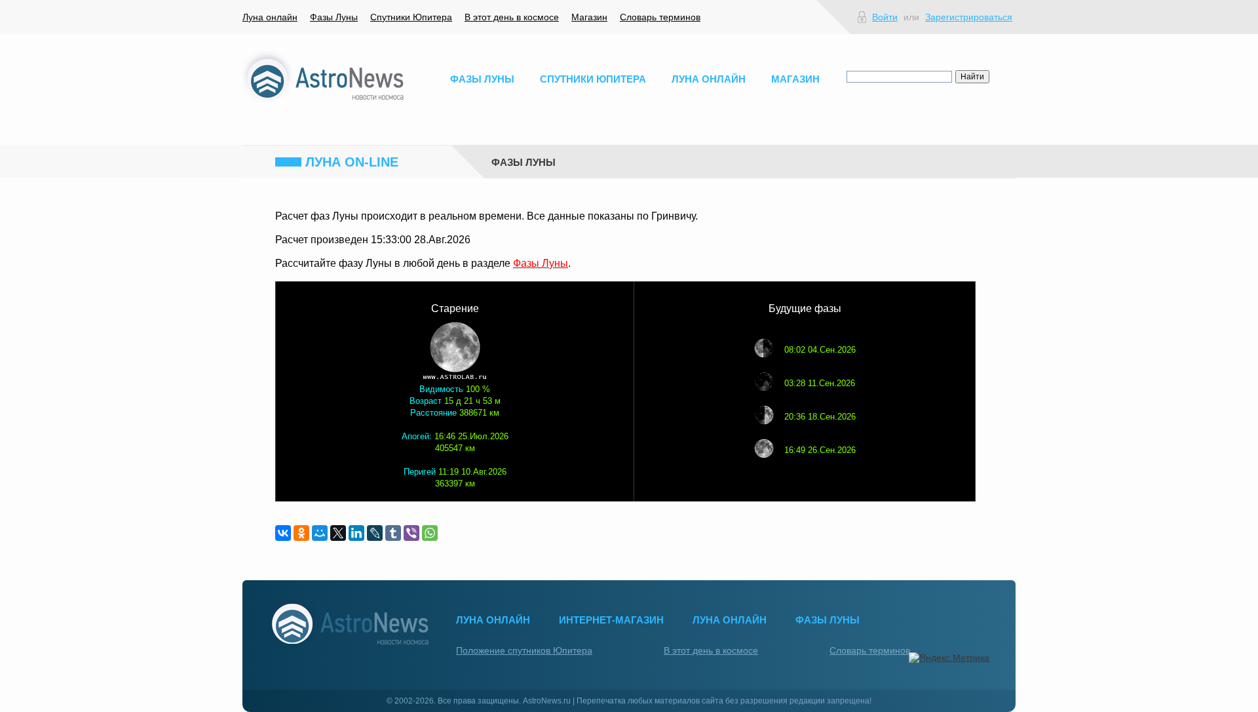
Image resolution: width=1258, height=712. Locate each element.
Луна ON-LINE (351, 162)
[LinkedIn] (356, 533)
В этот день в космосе (512, 17)
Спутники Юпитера (411, 17)
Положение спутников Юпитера (524, 650)
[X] (338, 533)
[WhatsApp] (430, 533)
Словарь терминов (660, 17)
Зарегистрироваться (968, 17)
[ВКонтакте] (283, 533)
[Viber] (411, 533)
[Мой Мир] (320, 533)
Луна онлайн (269, 17)
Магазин (589, 17)
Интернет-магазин (611, 619)
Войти (885, 17)
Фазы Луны (334, 17)
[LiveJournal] (375, 533)
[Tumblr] (393, 533)
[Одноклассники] (301, 533)
